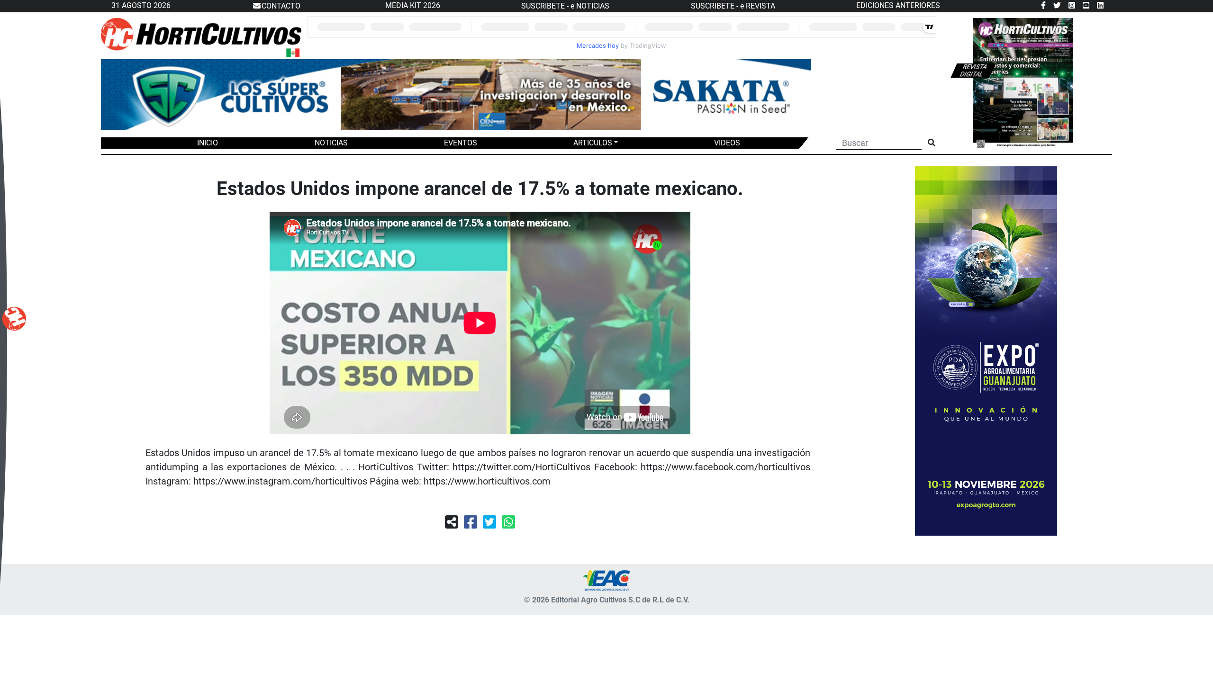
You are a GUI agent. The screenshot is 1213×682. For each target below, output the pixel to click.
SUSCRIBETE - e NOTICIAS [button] (565, 5)
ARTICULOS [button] (592, 142)
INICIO (207, 142)
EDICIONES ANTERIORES (898, 5)
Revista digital (973, 70)
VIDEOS (727, 142)
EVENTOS (460, 142)
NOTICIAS (331, 142)
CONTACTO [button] (281, 5)
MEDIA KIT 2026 (412, 5)
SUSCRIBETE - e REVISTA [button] (733, 5)
